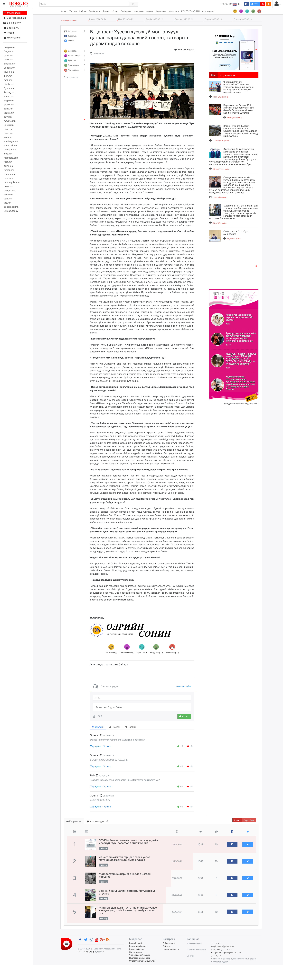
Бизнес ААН (13, 27)
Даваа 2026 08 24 (97, 19)
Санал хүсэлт (135, 952)
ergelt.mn (9, 104)
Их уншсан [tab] (75, 821)
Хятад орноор (208, 11)
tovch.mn (9, 71)
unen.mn (8, 133)
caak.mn (8, 55)
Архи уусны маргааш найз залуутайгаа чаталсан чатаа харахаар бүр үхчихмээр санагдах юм (241, 337)
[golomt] (233, 49)
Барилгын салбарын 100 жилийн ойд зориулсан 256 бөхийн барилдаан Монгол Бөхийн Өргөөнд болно (238, 109)
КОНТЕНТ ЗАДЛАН (190, 11)
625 (255, 4)
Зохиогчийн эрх (136, 949)
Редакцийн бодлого (138, 946)
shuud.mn (9, 96)
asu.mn (7, 137)
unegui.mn (9, 190)
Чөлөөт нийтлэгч (171, 949)
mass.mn (8, 186)
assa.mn (8, 194)
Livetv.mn (9, 84)
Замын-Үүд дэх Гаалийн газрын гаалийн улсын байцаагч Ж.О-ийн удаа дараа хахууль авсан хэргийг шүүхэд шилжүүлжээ (240, 131)
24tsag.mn (9, 92)
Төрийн (10, 32)
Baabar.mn (9, 67)
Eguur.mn (9, 88)
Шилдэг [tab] (115, 726)
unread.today (11, 210)
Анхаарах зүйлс (183, 686)
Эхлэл (64, 11)
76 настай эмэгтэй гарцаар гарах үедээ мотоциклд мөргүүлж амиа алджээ (124, 858)
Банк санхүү (13, 22)
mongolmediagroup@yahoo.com (226, 952)
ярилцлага (174, 11)
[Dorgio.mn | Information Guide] (66, 943)
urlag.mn (8, 129)
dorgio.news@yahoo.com (222, 946)
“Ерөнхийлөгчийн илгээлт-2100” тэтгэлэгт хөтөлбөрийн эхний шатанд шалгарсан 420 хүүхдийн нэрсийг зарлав (238, 86)
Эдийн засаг (95, 11)
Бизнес (106, 11)
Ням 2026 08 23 (125, 19)
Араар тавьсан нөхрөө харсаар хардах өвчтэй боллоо (239, 317)
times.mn (8, 178)
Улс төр (73, 11)
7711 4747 (216, 943)
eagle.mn (9, 100)
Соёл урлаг (126, 11)
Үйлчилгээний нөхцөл (139, 955)
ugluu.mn (9, 125)
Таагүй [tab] (132, 726)
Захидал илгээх (219, 394)
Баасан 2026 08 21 (183, 19)
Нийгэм (82, 11)
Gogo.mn (8, 51)
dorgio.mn (9, 47)
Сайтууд (166, 946)
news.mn (8, 59)
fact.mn (8, 161)
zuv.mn (8, 116)
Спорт (115, 11)
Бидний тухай (135, 943)
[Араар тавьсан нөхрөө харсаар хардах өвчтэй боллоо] (217, 319)
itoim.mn (8, 165)
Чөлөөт (149, 11)
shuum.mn (9, 174)
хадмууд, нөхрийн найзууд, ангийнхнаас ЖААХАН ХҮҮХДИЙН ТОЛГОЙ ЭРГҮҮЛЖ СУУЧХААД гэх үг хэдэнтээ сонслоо (241, 358)
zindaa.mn (9, 63)
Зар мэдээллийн (16, 17)
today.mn (9, 112)
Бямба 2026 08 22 (154, 19)
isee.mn (8, 153)
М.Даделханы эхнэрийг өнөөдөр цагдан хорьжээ (125, 875)
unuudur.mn (10, 149)
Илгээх (185, 716)
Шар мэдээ (160, 11)
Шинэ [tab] (213, 75)
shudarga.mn (11, 141)
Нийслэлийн (13, 37)
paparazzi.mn (11, 206)
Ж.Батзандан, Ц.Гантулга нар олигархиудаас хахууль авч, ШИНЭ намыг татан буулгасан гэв (128, 910)
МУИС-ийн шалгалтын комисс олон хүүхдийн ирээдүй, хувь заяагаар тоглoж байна (128, 842)
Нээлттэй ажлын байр (139, 958)
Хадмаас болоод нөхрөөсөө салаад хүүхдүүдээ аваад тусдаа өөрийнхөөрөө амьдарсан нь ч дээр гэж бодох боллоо (240, 383)
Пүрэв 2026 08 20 (213, 19)
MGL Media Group (86, 951)
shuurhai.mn (10, 145)
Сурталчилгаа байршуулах (142, 961)
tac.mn (7, 202)
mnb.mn (8, 80)
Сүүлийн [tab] (99, 726)
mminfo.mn (10, 120)
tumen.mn (9, 170)
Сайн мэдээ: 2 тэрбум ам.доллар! (235, 232)
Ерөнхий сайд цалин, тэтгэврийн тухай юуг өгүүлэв (127, 892)
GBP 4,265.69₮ (233, 4)
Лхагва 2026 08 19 (242, 19)
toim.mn (8, 198)
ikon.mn (8, 75)
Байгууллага (169, 943)
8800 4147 (216, 949)
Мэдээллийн (13, 12)
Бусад (190, 49)
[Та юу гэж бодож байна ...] (142, 707)
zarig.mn (8, 108)
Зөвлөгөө (138, 11)
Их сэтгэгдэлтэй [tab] (98, 821)
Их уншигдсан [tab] (227, 75)
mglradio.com (11, 157)
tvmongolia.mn (11, 182)
